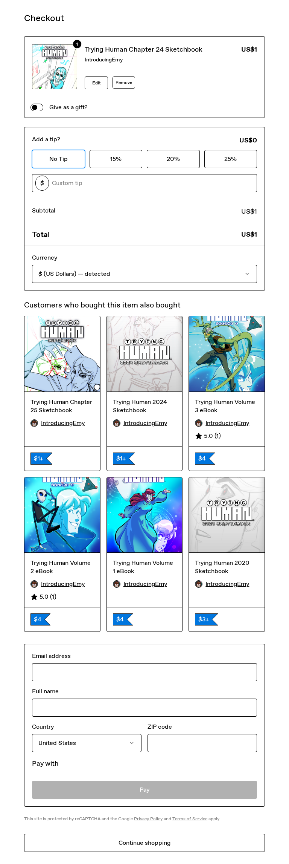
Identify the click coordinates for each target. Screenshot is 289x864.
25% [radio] (230, 158)
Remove (124, 82)
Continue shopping (144, 842)
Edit (96, 83)
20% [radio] (173, 158)
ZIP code (160, 726)
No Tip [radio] (58, 158)
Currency (44, 257)
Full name (45, 691)
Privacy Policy (148, 818)
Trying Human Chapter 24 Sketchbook (143, 49)
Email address (51, 655)
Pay (145, 789)
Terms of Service (189, 818)
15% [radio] (116, 158)
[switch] (36, 107)
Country (43, 726)
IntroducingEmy (104, 60)
